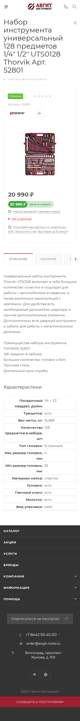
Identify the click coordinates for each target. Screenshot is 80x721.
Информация (17, 587)
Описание (18, 259)
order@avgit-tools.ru (43, 643)
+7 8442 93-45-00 (41, 635)
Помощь (12, 599)
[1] (35, 96)
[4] (46, 96)
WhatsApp (45, 674)
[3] (42, 96)
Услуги (10, 553)
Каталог (12, 531)
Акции (10, 542)
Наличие (48, 259)
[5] (50, 96)
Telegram (34, 674)
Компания (14, 576)
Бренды (11, 565)
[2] (38, 96)
